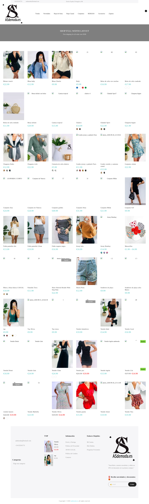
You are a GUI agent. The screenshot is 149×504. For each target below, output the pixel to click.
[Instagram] (19, 450)
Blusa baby (31, 81)
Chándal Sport (105, 123)
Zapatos (111, 13)
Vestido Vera (129, 412)
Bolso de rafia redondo (11, 123)
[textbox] (26, 463)
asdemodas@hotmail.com (23, 441)
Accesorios (101, 13)
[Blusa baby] (38, 65)
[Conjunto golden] (62, 191)
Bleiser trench (8, 81)
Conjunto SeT (129, 208)
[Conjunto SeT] (135, 191)
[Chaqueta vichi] (38, 147)
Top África (31, 329)
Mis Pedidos (90, 446)
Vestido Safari (105, 412)
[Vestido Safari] (111, 395)
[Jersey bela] (86, 230)
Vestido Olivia (56, 412)
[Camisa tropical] (62, 106)
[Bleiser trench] (13, 65)
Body (78, 81)
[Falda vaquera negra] (62, 230)
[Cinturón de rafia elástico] (62, 147)
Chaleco (79, 123)
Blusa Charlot (56, 81)
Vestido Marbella (33, 412)
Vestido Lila (129, 370)
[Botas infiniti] (38, 106)
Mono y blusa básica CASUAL (13, 287)
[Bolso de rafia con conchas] (111, 65)
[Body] (86, 65)
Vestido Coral (129, 329)
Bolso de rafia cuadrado (133, 81)
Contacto (68, 457)
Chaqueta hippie (130, 123)
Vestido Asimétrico (82, 329)
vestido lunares (8, 412)
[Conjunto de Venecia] (38, 191)
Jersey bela (80, 246)
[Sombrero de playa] (111, 271)
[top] (13, 312)
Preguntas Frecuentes (93, 450)
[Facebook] (14, 450)
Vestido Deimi (8, 370)
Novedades (46, 13)
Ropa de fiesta (58, 13)
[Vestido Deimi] (13, 354)
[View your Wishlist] (140, 14)
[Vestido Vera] (135, 395)
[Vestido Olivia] (62, 395)
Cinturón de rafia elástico (60, 164)
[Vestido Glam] (62, 354)
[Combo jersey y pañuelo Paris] (86, 147)
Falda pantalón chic (9, 246)
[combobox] (26, 463)
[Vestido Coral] (135, 312)
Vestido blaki (105, 329)
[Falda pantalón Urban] (38, 230)
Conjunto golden (57, 208)
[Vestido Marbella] (38, 395)
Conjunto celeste (130, 164)
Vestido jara (80, 370)
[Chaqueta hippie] (135, 106)
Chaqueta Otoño (8, 164)
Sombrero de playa (107, 287)
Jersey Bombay (106, 246)
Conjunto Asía (8, 208)
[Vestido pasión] (86, 395)
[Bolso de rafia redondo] (13, 106)
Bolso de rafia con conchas (109, 81)
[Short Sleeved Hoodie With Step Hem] (62, 271)
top (4, 329)
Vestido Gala (32, 370)
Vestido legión (105, 370)
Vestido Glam (56, 370)
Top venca (55, 329)
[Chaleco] (86, 106)
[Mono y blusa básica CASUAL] (13, 271)
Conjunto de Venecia (34, 208)
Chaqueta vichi (33, 164)
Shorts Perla (80, 287)
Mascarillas (128, 246)
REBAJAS (91, 13)
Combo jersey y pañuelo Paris (86, 164)
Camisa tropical (57, 123)
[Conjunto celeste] (135, 147)
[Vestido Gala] (38, 354)
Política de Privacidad (72, 446)
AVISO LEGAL (71, 450)
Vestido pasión (81, 412)
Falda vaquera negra (58, 246)
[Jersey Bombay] (111, 230)
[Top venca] (62, 312)
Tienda (37, 13)
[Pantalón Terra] (38, 271)
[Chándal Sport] (111, 106)
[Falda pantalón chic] (13, 230)
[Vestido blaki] (111, 312)
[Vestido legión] (111, 354)
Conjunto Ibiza (81, 208)
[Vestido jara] (86, 354)
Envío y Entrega (71, 442)
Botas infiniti (32, 123)
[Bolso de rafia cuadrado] (135, 65)
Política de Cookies (71, 453)
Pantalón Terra (32, 287)
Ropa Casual (70, 13)
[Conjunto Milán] (111, 191)
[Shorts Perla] (86, 271)
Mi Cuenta (90, 442)
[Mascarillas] (135, 230)
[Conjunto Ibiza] (86, 191)
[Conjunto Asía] (13, 191)
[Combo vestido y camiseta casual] (111, 147)
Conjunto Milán (106, 208)
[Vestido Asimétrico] (86, 312)
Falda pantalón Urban (35, 246)
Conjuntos (81, 13)
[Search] (131, 14)
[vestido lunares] (13, 395)
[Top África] (38, 312)
